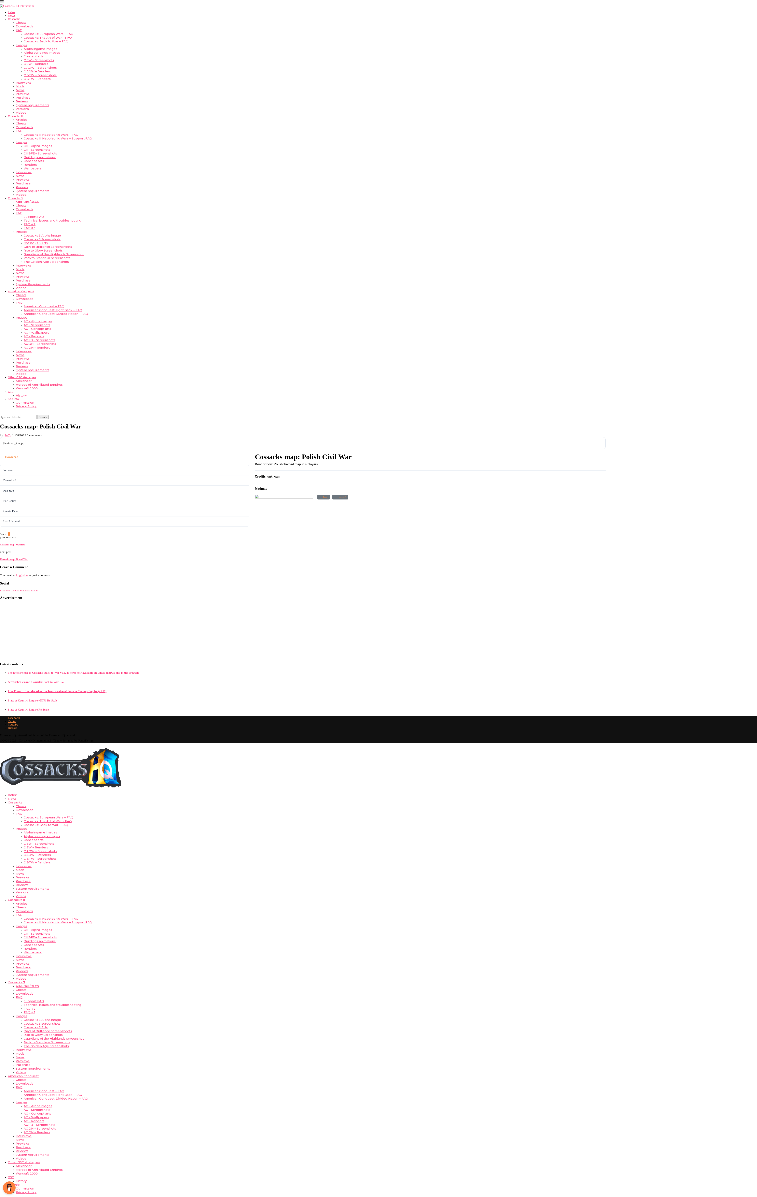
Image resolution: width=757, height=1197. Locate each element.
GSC (10, 391)
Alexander (24, 381)
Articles (21, 120)
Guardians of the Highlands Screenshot (54, 254)
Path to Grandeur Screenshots (47, 258)
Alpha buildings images (42, 52)
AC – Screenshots (37, 325)
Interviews (24, 82)
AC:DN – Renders (37, 347)
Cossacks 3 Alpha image (42, 235)
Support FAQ (34, 217)
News (12, 15)
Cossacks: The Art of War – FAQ (48, 37)
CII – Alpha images (38, 146)
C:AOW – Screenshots (40, 67)
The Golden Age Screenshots (46, 262)
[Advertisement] (75, 630)
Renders (30, 164)
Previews (23, 94)
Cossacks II (15, 116)
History (21, 395)
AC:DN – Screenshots (40, 344)
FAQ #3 (29, 228)
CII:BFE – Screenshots (40, 153)
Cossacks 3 (15, 198)
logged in (22, 575)
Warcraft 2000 (27, 388)
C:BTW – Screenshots (40, 75)
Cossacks (14, 19)
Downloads (24, 26)
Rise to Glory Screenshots (43, 250)
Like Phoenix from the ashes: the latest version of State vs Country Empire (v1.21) (57, 691)
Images (21, 45)
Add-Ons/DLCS (27, 202)
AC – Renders (34, 336)
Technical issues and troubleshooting (52, 220)
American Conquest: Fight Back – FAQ (53, 310)
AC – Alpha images (38, 321)
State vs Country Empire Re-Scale (28, 709)
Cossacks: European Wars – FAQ (48, 34)
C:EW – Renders (36, 64)
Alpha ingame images (40, 49)
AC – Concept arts (37, 329)
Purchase (23, 97)
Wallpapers (33, 168)
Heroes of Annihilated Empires (39, 384)
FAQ (19, 30)
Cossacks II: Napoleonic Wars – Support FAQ (58, 138)
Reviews (22, 101)
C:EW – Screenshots (39, 60)
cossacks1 (341, 497)
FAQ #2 (29, 224)
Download (11, 457)
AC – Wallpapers (36, 332)
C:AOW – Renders (37, 71)
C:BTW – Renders (37, 79)
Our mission (25, 402)
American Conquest (21, 291)
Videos (21, 112)
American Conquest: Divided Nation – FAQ (56, 314)
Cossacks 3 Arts (36, 243)
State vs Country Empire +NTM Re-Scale (32, 700)
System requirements (32, 105)
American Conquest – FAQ (44, 306)
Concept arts (34, 56)
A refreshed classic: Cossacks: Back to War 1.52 (36, 682)
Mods (20, 86)
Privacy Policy (26, 406)
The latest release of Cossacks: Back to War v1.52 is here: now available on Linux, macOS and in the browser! (73, 672)
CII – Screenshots (37, 149)
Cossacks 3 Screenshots (42, 239)
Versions (22, 109)
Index (11, 12)
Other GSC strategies (22, 377)
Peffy (8, 435)
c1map (324, 497)
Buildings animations (40, 157)
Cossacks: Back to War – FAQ (46, 41)
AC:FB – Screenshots (39, 340)
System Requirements (33, 284)
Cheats (21, 22)
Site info (13, 398)
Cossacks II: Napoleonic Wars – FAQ (51, 135)
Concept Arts (34, 161)
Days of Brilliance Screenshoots (48, 247)
